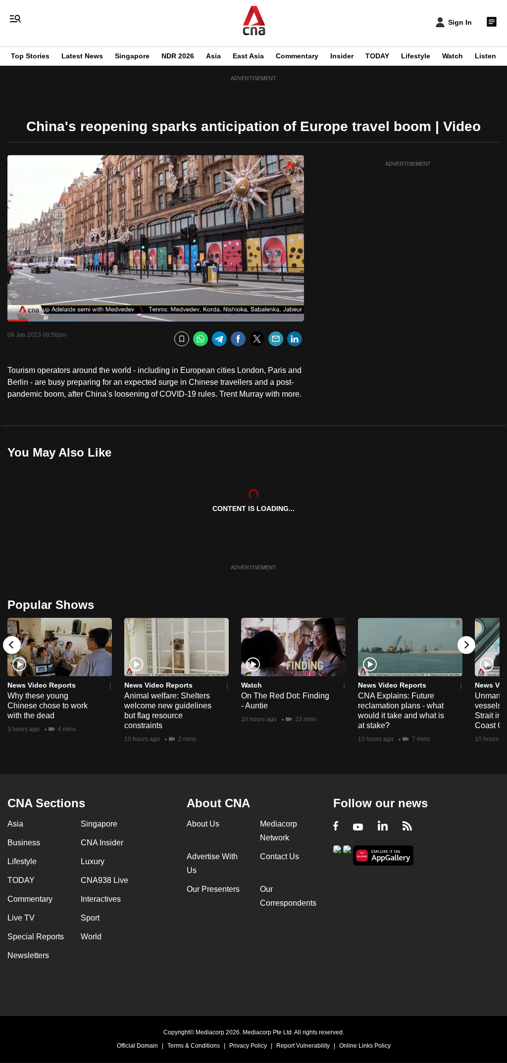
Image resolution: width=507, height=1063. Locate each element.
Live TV (21, 918)
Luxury (92, 861)
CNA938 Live (104, 880)
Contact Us (279, 856)
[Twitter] (257, 339)
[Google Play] (337, 854)
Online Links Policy (365, 1045)
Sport (90, 918)
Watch (452, 56)
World (91, 936)
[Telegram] (219, 339)
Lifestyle (415, 56)
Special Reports (35, 936)
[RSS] (407, 827)
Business (23, 842)
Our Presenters (213, 889)
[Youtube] (358, 827)
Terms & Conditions (193, 1045)
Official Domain (137, 1045)
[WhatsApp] (200, 339)
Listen (485, 56)
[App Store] (347, 854)
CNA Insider (102, 842)
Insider (342, 56)
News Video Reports (41, 685)
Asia (213, 56)
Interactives (101, 899)
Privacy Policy (248, 1045)
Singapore (132, 56)
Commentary (297, 56)
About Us (203, 824)
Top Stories (30, 56)
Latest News (82, 56)
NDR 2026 (177, 56)
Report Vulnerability (303, 1045)
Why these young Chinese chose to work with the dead (47, 706)
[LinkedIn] (294, 339)
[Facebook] (238, 339)
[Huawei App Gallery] (383, 855)
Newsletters (28, 955)
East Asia (248, 56)
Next (466, 645)
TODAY (377, 56)
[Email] (275, 339)
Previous (12, 645)
